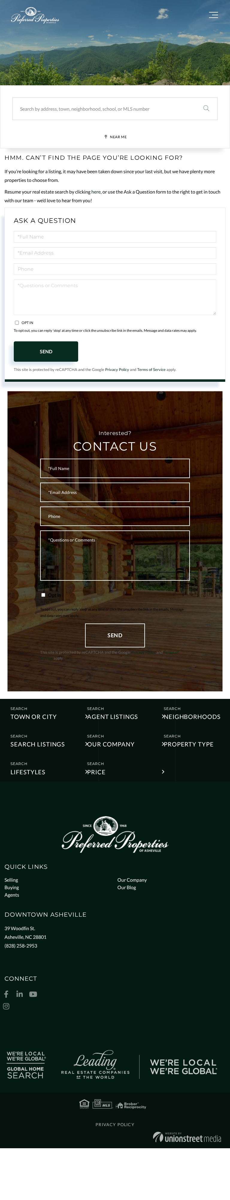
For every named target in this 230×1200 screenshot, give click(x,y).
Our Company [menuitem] (132, 880)
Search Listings (37, 744)
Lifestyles (28, 771)
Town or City (33, 716)
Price (96, 771)
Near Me (118, 137)
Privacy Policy (117, 369)
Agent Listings (112, 716)
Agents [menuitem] (11, 895)
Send (46, 351)
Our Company (111, 744)
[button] (206, 109)
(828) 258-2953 (20, 945)
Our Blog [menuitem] (126, 887)
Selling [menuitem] (11, 880)
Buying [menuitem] (11, 887)
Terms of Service (151, 369)
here (96, 191)
